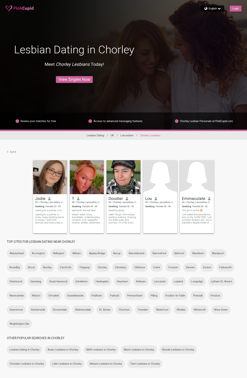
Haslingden (102, 281)
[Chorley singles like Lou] (160, 177)
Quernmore (16, 309)
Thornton (124, 309)
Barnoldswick (136, 253)
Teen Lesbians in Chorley (145, 363)
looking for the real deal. (84, 210)
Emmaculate (193, 198)
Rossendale (60, 309)
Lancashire (126, 135)
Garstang (35, 281)
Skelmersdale (83, 309)
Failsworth (225, 267)
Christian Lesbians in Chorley (27, 363)
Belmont (179, 253)
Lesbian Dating (95, 135)
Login (235, 8)
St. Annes (104, 309)
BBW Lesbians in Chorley (101, 349)
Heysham (122, 281)
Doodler (115, 198)
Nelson (36, 295)
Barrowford (159, 253)
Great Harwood (58, 281)
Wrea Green (221, 309)
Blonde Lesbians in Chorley (178, 349)
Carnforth (65, 267)
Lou (148, 198)
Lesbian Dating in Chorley (24, 349)
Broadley (15, 267)
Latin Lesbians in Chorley (67, 363)
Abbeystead (17, 253)
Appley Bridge (97, 253)
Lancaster (160, 281)
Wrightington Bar (19, 323)
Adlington (58, 253)
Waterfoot (162, 309)
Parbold (114, 295)
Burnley (47, 267)
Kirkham (141, 281)
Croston (173, 267)
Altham (76, 253)
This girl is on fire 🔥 (192, 210)
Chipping (85, 267)
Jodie (40, 198)
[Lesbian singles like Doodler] (123, 177)
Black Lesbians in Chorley (139, 349)
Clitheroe (139, 267)
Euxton (207, 267)
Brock (31, 267)
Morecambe (17, 295)
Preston (215, 295)
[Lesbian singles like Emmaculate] (197, 177)
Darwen (190, 267)
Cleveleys (120, 267)
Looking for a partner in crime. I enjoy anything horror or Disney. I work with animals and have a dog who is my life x (50, 218)
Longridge (197, 281)
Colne (156, 267)
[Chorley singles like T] (87, 177)
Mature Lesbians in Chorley (106, 363)
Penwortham (134, 295)
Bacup (117, 253)
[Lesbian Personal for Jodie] (50, 177)
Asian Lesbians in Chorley (63, 349)
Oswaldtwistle (75, 295)
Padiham (97, 295)
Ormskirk (53, 295)
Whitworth (200, 309)
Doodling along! (116, 210)
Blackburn (198, 253)
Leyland (178, 281)
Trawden (143, 309)
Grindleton (81, 281)
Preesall (198, 295)
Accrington (38, 253)
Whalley (181, 309)
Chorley (102, 267)
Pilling (154, 295)
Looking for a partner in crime (50, 210)
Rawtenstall (38, 309)
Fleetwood (16, 281)
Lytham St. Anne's (221, 281)
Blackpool (218, 253)
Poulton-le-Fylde (175, 295)
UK (112, 135)
